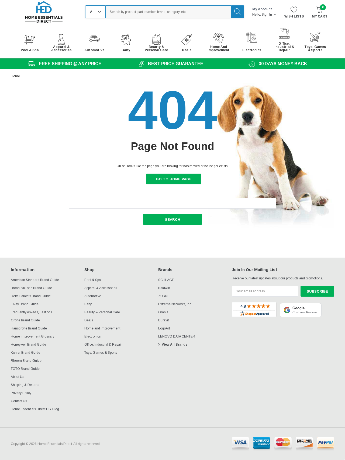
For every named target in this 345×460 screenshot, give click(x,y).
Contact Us (19, 401)
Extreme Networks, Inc (174, 304)
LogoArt (164, 328)
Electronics (92, 336)
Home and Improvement (102, 328)
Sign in (267, 14)
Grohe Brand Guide (25, 320)
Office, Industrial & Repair (103, 344)
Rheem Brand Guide (26, 361)
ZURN (163, 296)
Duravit (163, 320)
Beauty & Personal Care (102, 312)
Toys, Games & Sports (100, 352)
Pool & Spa (92, 280)
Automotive (92, 296)
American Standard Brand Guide (35, 280)
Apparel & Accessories (100, 288)
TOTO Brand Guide (25, 369)
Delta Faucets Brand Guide (31, 296)
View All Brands (174, 344)
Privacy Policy (21, 393)
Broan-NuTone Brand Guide (31, 288)
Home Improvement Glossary (32, 336)
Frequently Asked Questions (31, 312)
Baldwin (164, 288)
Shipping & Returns (25, 385)
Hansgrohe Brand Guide (29, 328)
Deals (88, 320)
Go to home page (174, 179)
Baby (88, 304)
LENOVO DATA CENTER (176, 336)
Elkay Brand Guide (25, 304)
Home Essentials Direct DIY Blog (35, 409)
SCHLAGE (166, 280)
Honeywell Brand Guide (28, 344)
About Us (17, 377)
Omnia (163, 312)
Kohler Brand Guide (25, 352)
